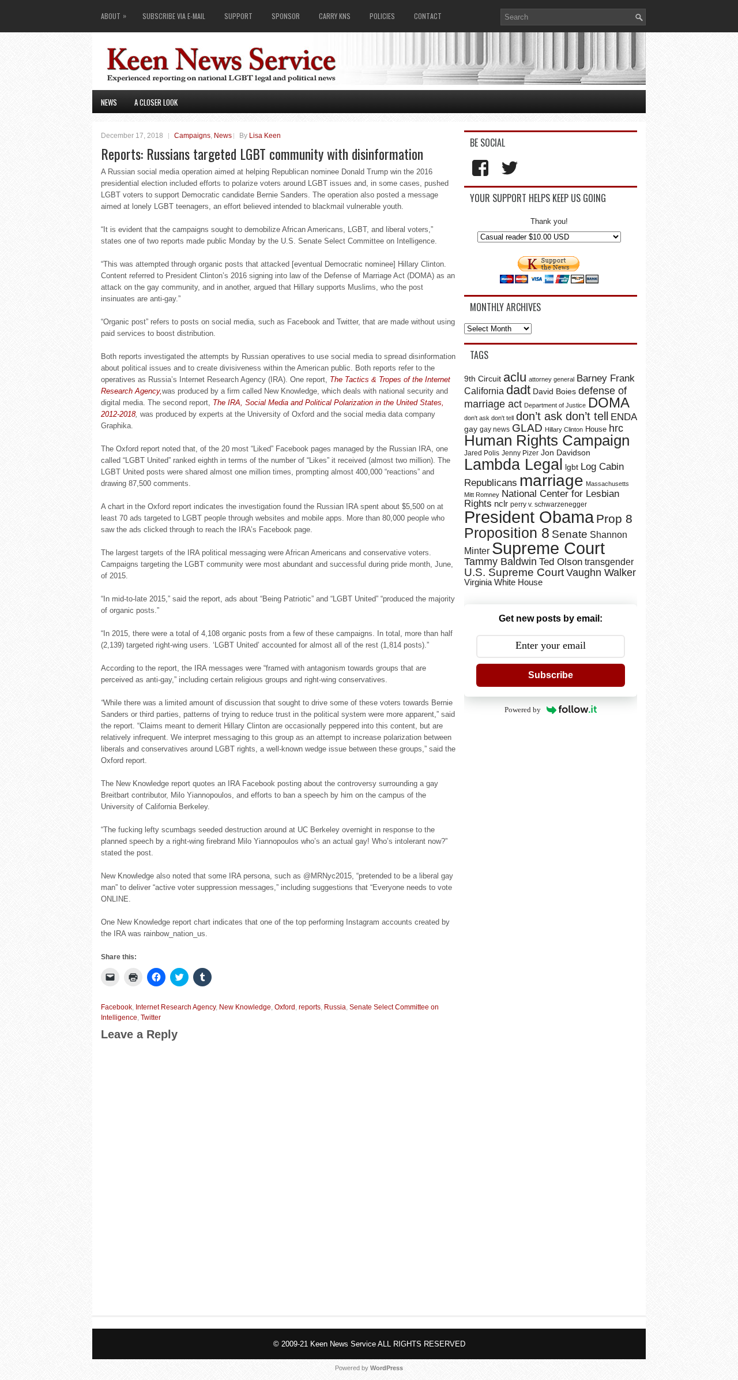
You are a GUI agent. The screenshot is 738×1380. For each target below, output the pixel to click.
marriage (551, 480)
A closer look (156, 102)
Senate (570, 534)
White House (518, 582)
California (484, 391)
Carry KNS (335, 16)
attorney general (551, 379)
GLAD (527, 428)
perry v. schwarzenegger (548, 504)
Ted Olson (560, 561)
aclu (514, 377)
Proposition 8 (506, 533)
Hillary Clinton (564, 429)
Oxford (284, 1007)
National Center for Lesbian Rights (541, 498)
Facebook (116, 1007)
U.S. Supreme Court (514, 572)
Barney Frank (606, 378)
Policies (382, 16)
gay (470, 428)
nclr (501, 503)
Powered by (522, 709)
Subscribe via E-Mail (173, 16)
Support (238, 16)
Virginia (478, 582)
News (109, 102)
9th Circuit (482, 378)
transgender (609, 561)
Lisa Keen (265, 136)
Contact (428, 16)
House (596, 429)
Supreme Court (548, 548)
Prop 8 (614, 518)
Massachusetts (607, 483)
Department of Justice (555, 405)
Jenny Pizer (520, 453)
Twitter (151, 1018)
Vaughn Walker (601, 572)
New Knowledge (245, 1007)
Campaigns (192, 136)
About (113, 15)
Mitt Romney (481, 494)
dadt (518, 390)
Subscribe (550, 675)
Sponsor (286, 16)
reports (310, 1007)
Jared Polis (481, 453)
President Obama (529, 516)
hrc (616, 428)
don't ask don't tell (489, 417)
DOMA (609, 402)
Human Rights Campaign (547, 440)
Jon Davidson (565, 452)
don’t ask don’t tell (562, 416)
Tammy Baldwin (500, 561)
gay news (495, 429)
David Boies (554, 391)
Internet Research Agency (175, 1007)
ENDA (624, 417)
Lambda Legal (513, 464)
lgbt (571, 467)
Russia (335, 1007)
